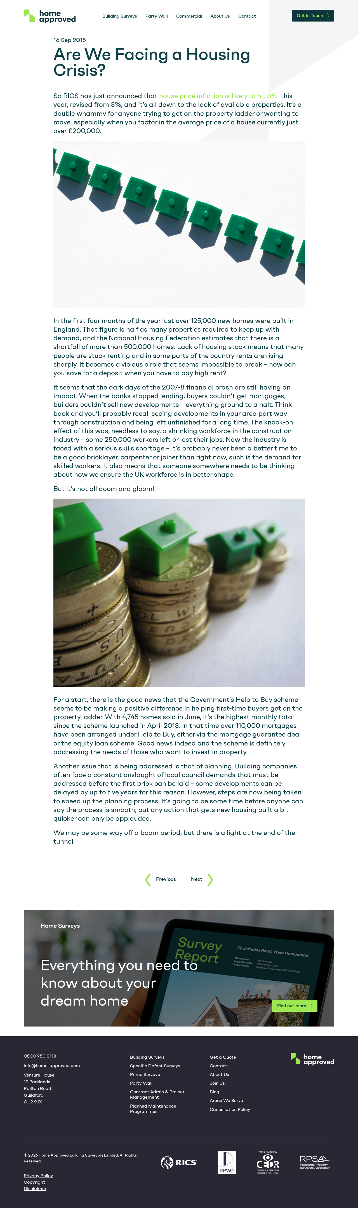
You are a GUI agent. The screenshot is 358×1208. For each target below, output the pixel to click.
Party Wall (156, 16)
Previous (166, 879)
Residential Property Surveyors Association (315, 1162)
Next (196, 879)
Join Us (217, 1083)
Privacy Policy (38, 1175)
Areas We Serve (226, 1100)
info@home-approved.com (52, 1065)
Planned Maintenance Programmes (153, 1108)
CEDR (268, 1162)
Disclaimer (35, 1188)
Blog (214, 1091)
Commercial (189, 16)
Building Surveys (119, 16)
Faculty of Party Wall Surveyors (227, 1162)
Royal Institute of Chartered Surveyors (179, 1162)
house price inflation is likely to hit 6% (218, 96)
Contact (247, 16)
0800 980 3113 (40, 1056)
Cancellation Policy (230, 1109)
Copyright (34, 1182)
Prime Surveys (145, 1074)
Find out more (291, 1005)
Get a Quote (223, 1057)
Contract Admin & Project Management (157, 1094)
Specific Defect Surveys (155, 1065)
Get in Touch (310, 15)
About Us (220, 16)
